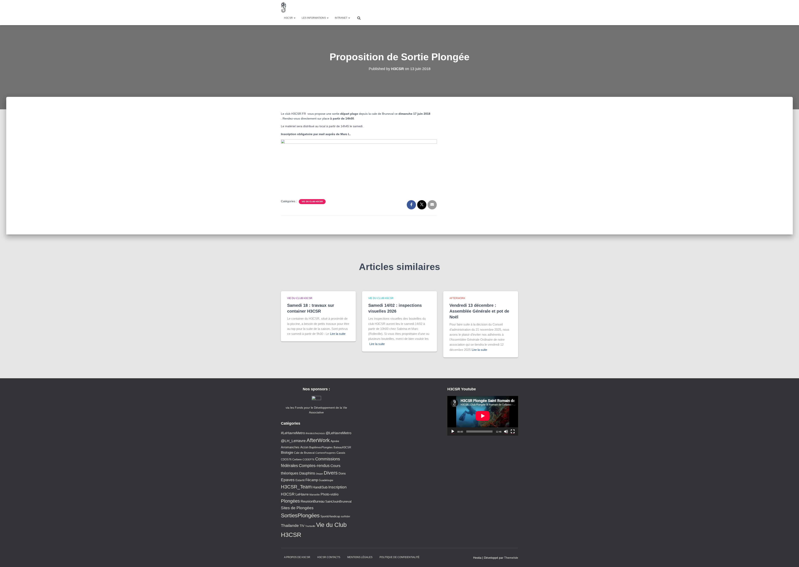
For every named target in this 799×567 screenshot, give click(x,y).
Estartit (300, 480)
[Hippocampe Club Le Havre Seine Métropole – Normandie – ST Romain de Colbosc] (284, 7)
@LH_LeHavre (293, 441)
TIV (302, 526)
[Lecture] (453, 431)
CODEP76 (308, 459)
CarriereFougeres (325, 452)
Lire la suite (337, 333)
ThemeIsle (511, 557)
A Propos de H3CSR (297, 557)
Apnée (335, 441)
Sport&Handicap (330, 516)
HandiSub (320, 487)
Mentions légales (359, 557)
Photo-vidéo (330, 494)
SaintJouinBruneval (338, 501)
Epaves (288, 480)
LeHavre (302, 494)
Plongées (290, 501)
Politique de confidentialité (399, 557)
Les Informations (314, 17)
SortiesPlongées (300, 515)
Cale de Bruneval (304, 452)
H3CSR (288, 17)
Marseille (314, 494)
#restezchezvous (315, 433)
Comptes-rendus (314, 465)
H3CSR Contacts (328, 557)
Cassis (340, 452)
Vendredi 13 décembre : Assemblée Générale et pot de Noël (479, 311)
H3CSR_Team (296, 486)
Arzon (304, 447)
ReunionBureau (312, 501)
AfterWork (457, 298)
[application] (482, 416)
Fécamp (311, 480)
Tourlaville (310, 526)
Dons (342, 473)
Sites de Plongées (297, 508)
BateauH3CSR (342, 447)
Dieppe (319, 473)
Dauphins (307, 473)
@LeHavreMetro (338, 433)
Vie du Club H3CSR (312, 201)
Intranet (341, 17)
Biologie (287, 453)
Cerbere (297, 459)
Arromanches (290, 447)
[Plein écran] (513, 431)
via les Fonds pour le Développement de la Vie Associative (316, 410)
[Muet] (506, 431)
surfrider (345, 516)
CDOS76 (286, 459)
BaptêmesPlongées (321, 447)
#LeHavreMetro (293, 433)
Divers (331, 473)
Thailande (290, 525)
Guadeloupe (326, 480)
